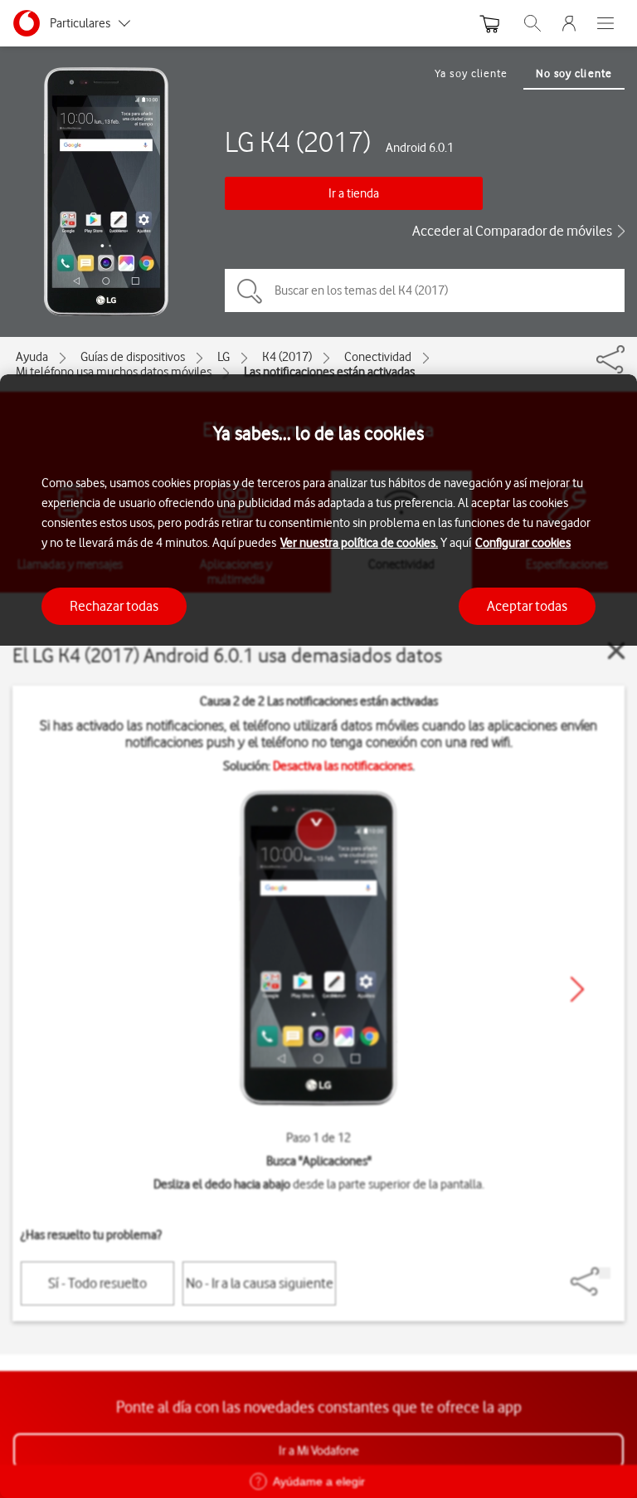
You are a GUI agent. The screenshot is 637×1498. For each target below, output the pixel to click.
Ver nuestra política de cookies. (359, 542)
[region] (318, 936)
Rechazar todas (114, 606)
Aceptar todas (527, 606)
